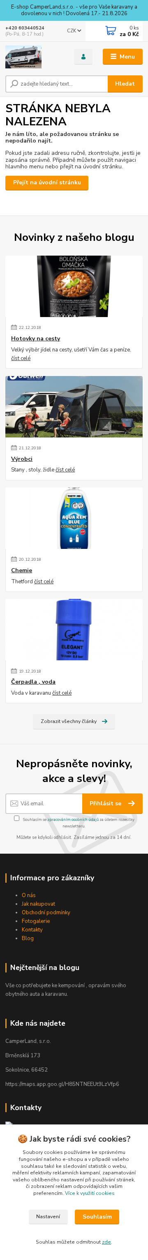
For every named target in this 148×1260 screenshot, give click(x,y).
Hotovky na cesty (35, 338)
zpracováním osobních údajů (73, 819)
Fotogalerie (36, 921)
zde (106, 1242)
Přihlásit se (106, 803)
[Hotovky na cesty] (74, 286)
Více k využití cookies (90, 1193)
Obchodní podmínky (46, 912)
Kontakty (32, 930)
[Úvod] (33, 56)
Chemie (21, 570)
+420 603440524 (24, 28)
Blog (28, 938)
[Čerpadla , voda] (74, 629)
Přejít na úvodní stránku (47, 182)
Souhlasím (97, 1217)
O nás (29, 895)
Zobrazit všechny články (69, 721)
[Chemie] (74, 518)
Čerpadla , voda (33, 682)
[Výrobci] (74, 406)
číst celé (20, 358)
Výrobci (21, 459)
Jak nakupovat (38, 904)
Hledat (125, 84)
